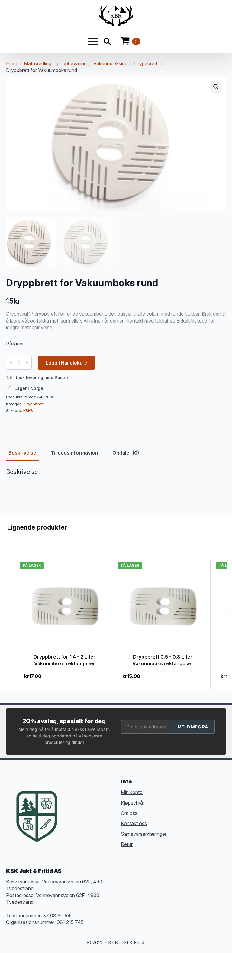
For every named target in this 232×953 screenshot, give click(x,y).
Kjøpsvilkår (132, 803)
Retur (127, 844)
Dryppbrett (145, 63)
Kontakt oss (134, 823)
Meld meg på (193, 726)
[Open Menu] (93, 41)
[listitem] (64, 624)
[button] (216, 86)
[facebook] (70, 807)
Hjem (11, 63)
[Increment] (27, 362)
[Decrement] (11, 362)
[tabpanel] (116, 487)
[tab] (22, 452)
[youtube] (70, 818)
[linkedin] (103, 807)
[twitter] (81, 807)
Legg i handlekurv (66, 363)
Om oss (129, 813)
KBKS (28, 410)
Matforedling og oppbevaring (55, 63)
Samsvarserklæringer (143, 834)
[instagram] (92, 807)
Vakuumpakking (110, 63)
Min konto (132, 792)
